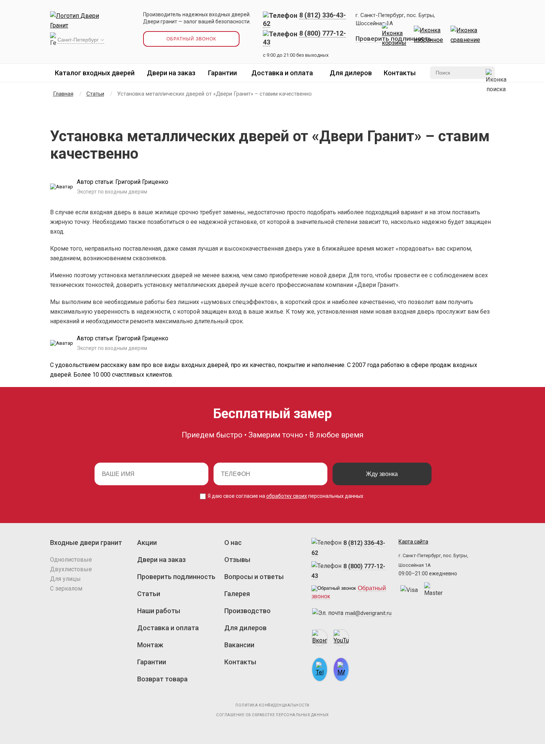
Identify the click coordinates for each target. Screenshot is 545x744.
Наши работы (158, 611)
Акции (147, 542)
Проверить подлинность (176, 577)
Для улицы (65, 578)
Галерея (237, 594)
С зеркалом (66, 588)
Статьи (148, 594)
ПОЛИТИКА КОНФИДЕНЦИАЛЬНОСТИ (272, 705)
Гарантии (222, 73)
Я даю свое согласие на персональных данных (285, 496)
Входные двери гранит (86, 542)
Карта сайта (413, 542)
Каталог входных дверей (95, 73)
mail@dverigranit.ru (368, 613)
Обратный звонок (191, 39)
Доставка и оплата (282, 73)
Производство (247, 611)
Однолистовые (71, 559)
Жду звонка (382, 474)
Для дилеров (351, 73)
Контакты (400, 73)
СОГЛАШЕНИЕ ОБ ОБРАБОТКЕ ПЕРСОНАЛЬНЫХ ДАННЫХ (272, 715)
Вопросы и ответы (254, 577)
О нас (233, 542)
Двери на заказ (171, 73)
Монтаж (150, 645)
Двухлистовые (71, 569)
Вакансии (239, 645)
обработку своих (286, 496)
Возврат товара (162, 679)
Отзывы (237, 559)
